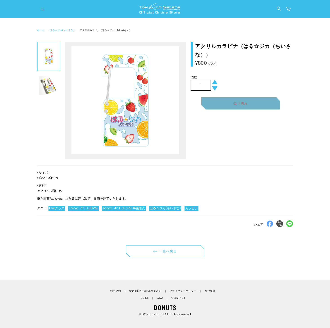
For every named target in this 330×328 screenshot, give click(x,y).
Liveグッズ (56, 208)
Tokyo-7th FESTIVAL (83, 208)
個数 (194, 77)
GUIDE (145, 298)
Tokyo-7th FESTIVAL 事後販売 (124, 208)
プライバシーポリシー (182, 291)
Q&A (160, 298)
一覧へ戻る (167, 251)
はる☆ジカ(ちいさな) (62, 30)
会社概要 (210, 291)
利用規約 (115, 291)
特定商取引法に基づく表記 (145, 291)
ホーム (40, 30)
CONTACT (178, 298)
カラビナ (191, 208)
